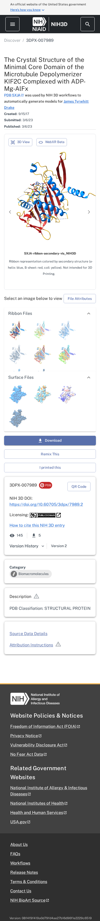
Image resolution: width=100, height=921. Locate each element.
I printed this (50, 467)
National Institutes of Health (37, 803)
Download (53, 440)
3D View (23, 142)
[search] (88, 24)
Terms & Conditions (28, 881)
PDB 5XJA (12, 95)
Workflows (20, 863)
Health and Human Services (36, 812)
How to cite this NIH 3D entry (37, 525)
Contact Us (20, 891)
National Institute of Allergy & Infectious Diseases (48, 790)
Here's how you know (25, 10)
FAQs (15, 853)
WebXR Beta (54, 142)
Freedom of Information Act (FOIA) (43, 726)
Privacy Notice (24, 735)
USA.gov (18, 821)
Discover (12, 40)
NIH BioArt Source (27, 900)
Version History (23, 546)
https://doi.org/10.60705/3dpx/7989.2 (46, 504)
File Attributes (80, 299)
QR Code (79, 486)
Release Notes (24, 872)
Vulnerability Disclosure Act (37, 745)
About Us (19, 844)
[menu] (12, 24)
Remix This (50, 454)
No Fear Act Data (26, 754)
